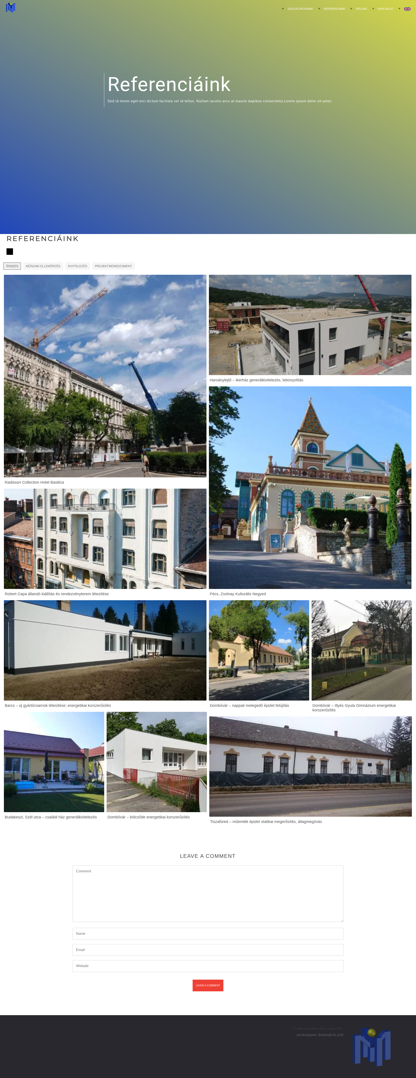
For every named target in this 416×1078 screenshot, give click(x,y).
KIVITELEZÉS (77, 266)
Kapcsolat (385, 8)
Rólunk (361, 8)
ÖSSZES (12, 266)
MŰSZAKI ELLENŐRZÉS (43, 266)
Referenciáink (334, 8)
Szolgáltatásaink (300, 8)
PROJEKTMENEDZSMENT (113, 266)
